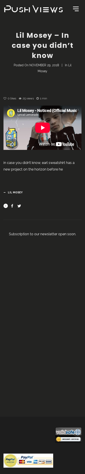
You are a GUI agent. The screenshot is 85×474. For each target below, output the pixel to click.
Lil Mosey (15, 192)
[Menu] (75, 9)
